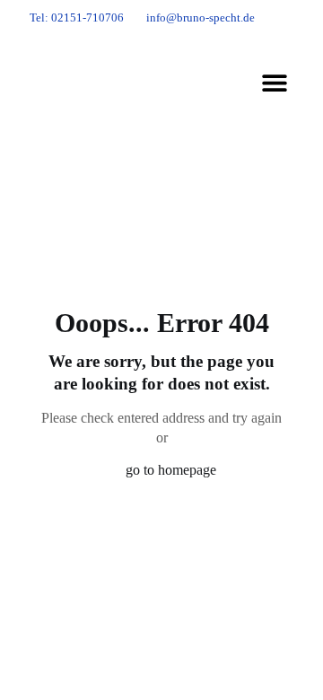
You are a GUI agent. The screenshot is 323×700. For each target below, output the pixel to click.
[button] (274, 83)
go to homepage (171, 469)
